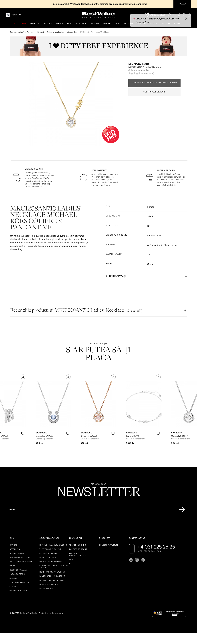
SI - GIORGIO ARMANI (48, 553)
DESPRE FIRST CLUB (18, 553)
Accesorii (30, 32)
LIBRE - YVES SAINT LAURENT (52, 572)
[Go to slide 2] (96, 453)
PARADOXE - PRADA (47, 557)
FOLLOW (182, 4)
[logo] (98, 14)
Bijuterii (40, 32)
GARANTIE (14, 566)
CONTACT (14, 586)
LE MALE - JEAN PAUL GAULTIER (53, 545)
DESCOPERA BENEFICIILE (21, 557)
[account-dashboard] (179, 15)
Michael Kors (72, 32)
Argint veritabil (155, 245)
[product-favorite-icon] (23, 433)
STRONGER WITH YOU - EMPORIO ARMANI (53, 567)
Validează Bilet (157, 15)
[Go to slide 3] (98, 453)
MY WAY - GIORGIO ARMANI (51, 562)
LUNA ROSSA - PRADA (48, 584)
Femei (150, 206)
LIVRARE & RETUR (17, 574)
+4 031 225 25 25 (156, 546)
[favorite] (184, 15)
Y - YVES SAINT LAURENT (50, 549)
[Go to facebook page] (131, 560)
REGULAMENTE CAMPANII (21, 562)
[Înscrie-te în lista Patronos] (182, 509)
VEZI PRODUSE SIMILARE (154, 92)
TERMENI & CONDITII (78, 545)
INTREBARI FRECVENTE (19, 582)
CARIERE (13, 545)
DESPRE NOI (15, 549)
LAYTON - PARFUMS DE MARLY (52, 580)
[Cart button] (189, 15)
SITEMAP (13, 578)
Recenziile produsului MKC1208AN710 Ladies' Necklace (76, 310)
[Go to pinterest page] (143, 560)
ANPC (71, 559)
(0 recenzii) (149, 73)
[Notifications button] (174, 15)
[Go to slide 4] (101, 453)
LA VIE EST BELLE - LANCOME (52, 576)
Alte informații (116, 276)
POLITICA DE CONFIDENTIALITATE (77, 554)
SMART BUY (35, 23)
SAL (70, 564)
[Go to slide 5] (103, 453)
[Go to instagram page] (137, 560)
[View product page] (53, 404)
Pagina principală (17, 32)
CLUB (16, 15)
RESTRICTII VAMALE (18, 570)
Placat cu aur (170, 245)
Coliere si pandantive (55, 32)
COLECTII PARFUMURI (108, 545)
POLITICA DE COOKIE (78, 549)
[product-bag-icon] (23, 441)
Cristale (151, 264)
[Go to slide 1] (93, 453)
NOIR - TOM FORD (46, 588)
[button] (23, 377)
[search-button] (169, 14)
